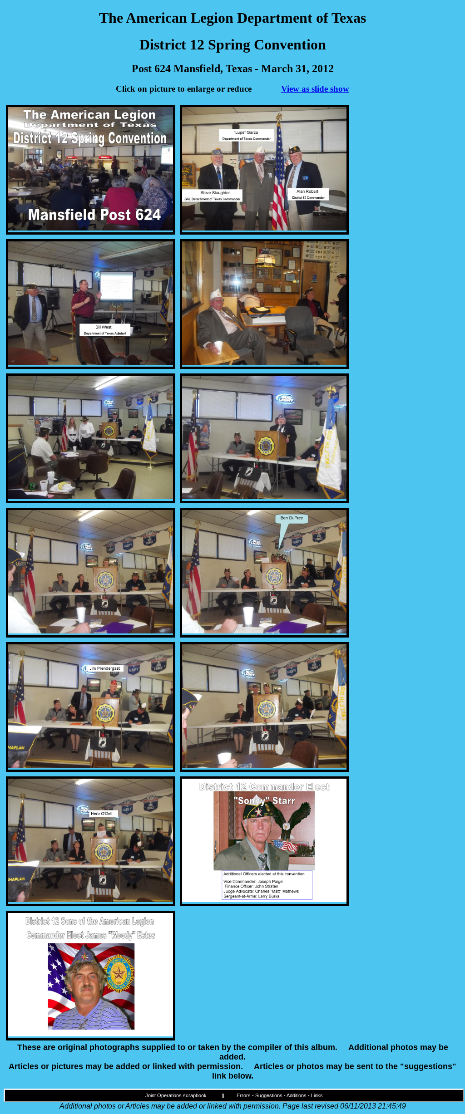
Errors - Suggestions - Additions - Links (280, 1095)
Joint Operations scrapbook (176, 1095)
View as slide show (315, 88)
